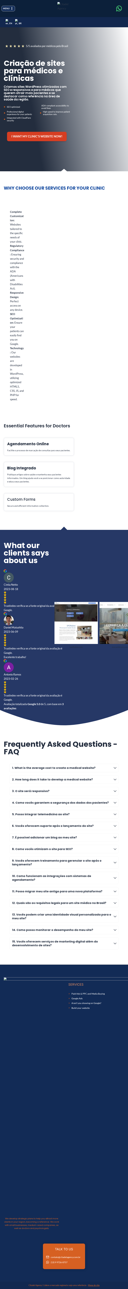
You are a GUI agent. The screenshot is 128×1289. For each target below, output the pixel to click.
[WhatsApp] (119, 8)
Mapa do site (94, 1285)
